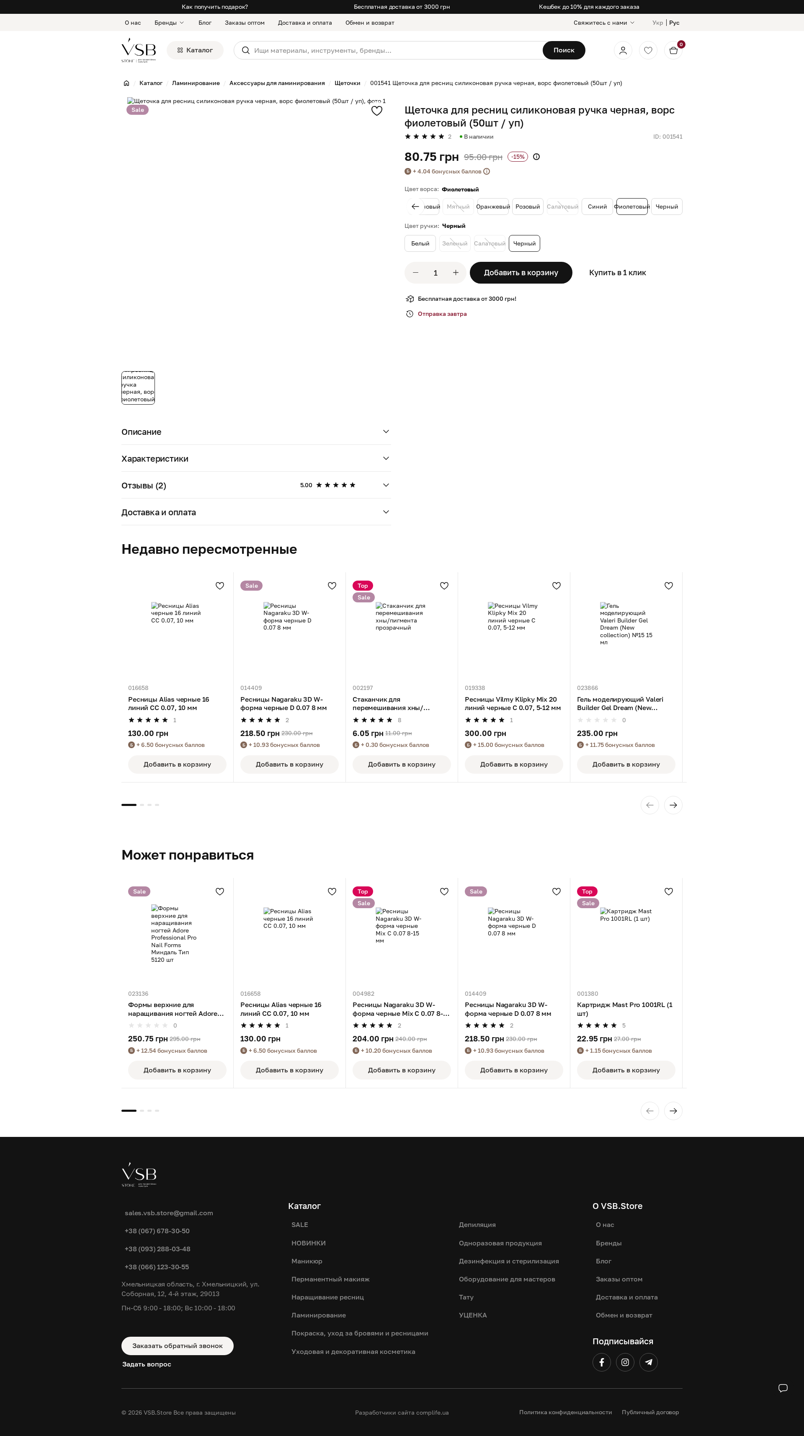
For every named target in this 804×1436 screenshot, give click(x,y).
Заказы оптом (245, 22)
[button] (256, 431)
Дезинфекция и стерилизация (509, 1261)
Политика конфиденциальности (565, 1411)
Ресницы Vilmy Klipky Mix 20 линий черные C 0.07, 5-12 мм (513, 703)
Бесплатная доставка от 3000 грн (402, 6)
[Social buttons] (783, 1388)
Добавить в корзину (521, 272)
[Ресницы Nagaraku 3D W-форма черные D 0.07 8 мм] (289, 628)
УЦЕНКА (473, 1315)
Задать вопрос (146, 1364)
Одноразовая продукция (500, 1243)
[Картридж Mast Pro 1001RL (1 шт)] (626, 934)
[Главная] (126, 83)
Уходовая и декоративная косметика (353, 1351)
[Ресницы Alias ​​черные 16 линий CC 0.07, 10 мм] (177, 628)
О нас (133, 22)
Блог (204, 22)
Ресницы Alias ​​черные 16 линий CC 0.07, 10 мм (168, 703)
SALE (299, 1224)
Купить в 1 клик (617, 272)
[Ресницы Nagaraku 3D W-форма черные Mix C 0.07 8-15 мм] (401, 934)
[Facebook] (602, 1362)
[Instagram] (625, 1362)
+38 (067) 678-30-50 (157, 1231)
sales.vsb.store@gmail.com (169, 1213)
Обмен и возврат (369, 22)
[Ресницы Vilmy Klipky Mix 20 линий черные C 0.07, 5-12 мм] (514, 628)
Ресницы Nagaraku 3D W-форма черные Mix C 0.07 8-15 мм (401, 1009)
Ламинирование (318, 1315)
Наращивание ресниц (327, 1297)
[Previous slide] (415, 206)
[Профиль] (623, 50)
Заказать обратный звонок (177, 1345)
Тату (466, 1297)
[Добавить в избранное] (377, 110)
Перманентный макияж (330, 1279)
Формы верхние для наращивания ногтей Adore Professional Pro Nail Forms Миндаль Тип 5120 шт (172, 1009)
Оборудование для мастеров (507, 1279)
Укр (657, 22)
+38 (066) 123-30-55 (157, 1267)
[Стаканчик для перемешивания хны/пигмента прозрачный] (401, 628)
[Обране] (648, 50)
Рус (674, 22)
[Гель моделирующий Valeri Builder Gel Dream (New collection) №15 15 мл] (626, 628)
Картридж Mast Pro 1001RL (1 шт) (625, 1009)
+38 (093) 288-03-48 (158, 1249)
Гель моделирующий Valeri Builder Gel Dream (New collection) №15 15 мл (620, 704)
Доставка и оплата (305, 22)
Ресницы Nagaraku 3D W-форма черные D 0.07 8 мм (283, 703)
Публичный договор (650, 1411)
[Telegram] (648, 1362)
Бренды (166, 22)
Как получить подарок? (215, 6)
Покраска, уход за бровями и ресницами (359, 1333)
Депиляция (477, 1224)
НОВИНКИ (308, 1243)
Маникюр (306, 1261)
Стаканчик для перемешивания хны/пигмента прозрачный (389, 704)
